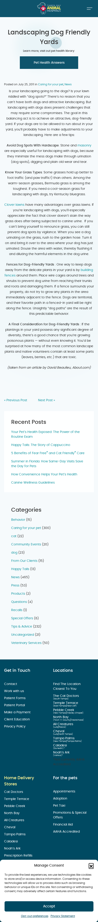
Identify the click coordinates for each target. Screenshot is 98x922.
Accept (49, 906)
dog (14, 552)
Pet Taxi (59, 805)
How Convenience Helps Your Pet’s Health (44, 474)
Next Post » (46, 400)
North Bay (61, 717)
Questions (19, 602)
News (68, 84)
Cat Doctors (14, 792)
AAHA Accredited (67, 831)
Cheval (59, 731)
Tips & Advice (21, 626)
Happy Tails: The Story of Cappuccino (40, 445)
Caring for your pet (50, 84)
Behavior (18, 519)
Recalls (16, 610)
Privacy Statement (63, 916)
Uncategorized (22, 634)
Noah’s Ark (61, 752)
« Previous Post (15, 400)
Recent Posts (28, 422)
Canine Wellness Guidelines (33, 482)
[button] (91, 865)
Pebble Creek (64, 710)
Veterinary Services (26, 643)
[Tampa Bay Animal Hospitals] (49, 8)
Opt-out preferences (34, 916)
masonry (84, 145)
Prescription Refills (18, 855)
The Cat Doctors (66, 696)
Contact (11, 684)
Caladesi (60, 745)
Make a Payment (17, 712)
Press (15, 585)
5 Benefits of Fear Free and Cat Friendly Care (48, 453)
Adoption (60, 798)
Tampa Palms (64, 738)
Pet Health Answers (49, 62)
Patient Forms (15, 698)
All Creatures (63, 724)
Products (18, 593)
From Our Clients (24, 561)
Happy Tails (20, 569)
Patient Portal (15, 705)
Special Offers (22, 618)
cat (13, 536)
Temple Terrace (66, 703)
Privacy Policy (15, 726)
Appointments (64, 791)
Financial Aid (63, 824)
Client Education (17, 719)
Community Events (26, 544)
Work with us (14, 691)
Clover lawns (14, 204)
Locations (63, 671)
